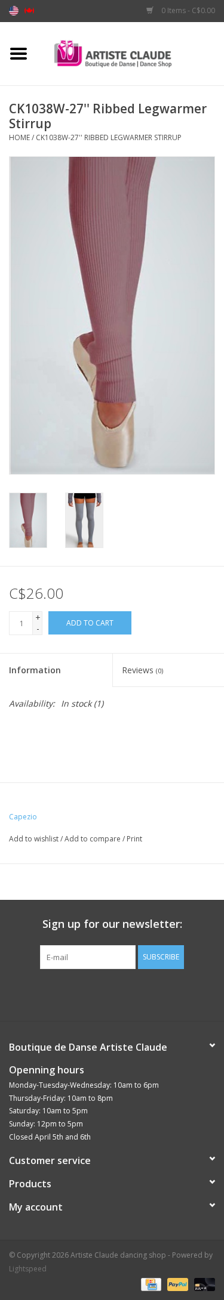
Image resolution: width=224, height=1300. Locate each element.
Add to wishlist (34, 839)
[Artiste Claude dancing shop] (130, 52)
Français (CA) (29, 11)
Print (134, 839)
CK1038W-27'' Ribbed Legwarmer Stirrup (109, 137)
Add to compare (93, 839)
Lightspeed (28, 1269)
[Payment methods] (150, 1284)
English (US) (14, 11)
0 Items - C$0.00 (187, 10)
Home (19, 137)
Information (35, 670)
